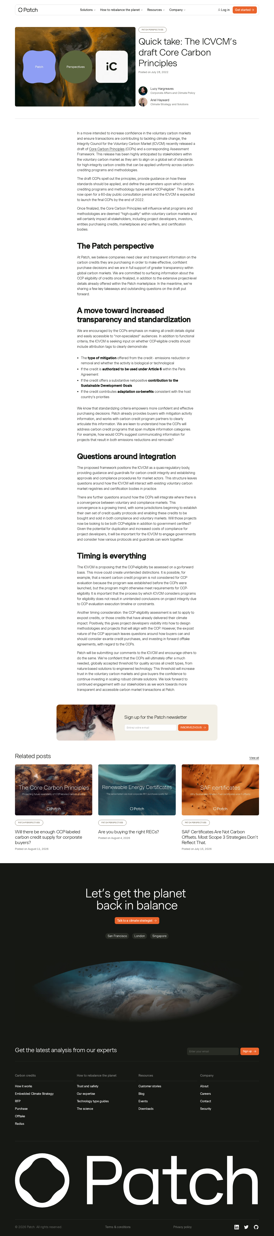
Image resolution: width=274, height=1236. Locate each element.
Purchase (21, 1108)
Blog (141, 1093)
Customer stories (149, 1086)
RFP (17, 1101)
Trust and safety (87, 1086)
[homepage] (46, 10)
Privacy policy (182, 1227)
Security (205, 1108)
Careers (205, 1093)
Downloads (145, 1108)
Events (142, 1101)
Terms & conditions (118, 1227)
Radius (19, 1123)
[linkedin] (237, 1227)
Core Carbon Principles (107, 149)
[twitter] (246, 1227)
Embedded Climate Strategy (34, 1093)
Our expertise (86, 1093)
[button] (88, 10)
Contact (205, 1101)
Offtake (20, 1116)
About (204, 1086)
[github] (256, 1227)
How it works (23, 1086)
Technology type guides (93, 1101)
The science (85, 1108)
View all (254, 757)
